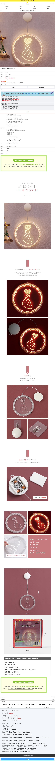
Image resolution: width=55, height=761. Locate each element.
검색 (53, 4)
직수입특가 (48, 6)
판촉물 (34, 6)
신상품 (20, 8)
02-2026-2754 (11, 713)
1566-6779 (20, 718)
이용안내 (27, 704)
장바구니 (51, 4)
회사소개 (48, 8)
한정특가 (7, 8)
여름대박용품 (20, 6)
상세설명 (27, 111)
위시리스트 (36, 87)
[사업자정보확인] (30, 749)
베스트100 (6, 6)
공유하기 (8, 87)
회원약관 (19, 704)
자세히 (53, 697)
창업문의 (34, 704)
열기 (27, 757)
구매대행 (34, 8)
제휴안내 (42, 704)
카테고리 (3, 3)
